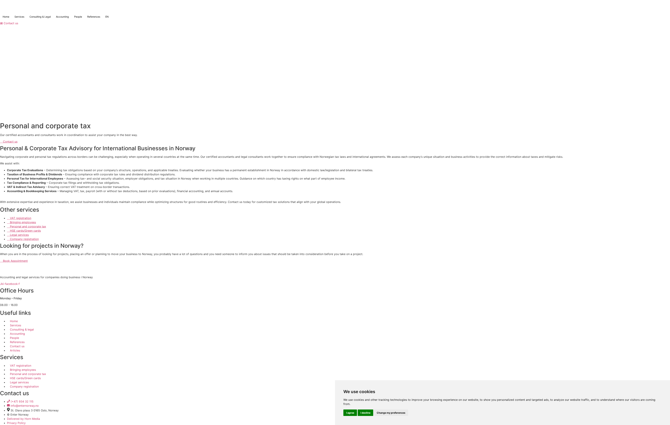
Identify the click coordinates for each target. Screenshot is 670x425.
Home (6, 16)
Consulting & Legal (40, 16)
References (93, 16)
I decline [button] (365, 412)
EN (107, 16)
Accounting (62, 16)
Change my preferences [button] (391, 412)
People (78, 16)
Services (19, 16)
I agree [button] (350, 412)
